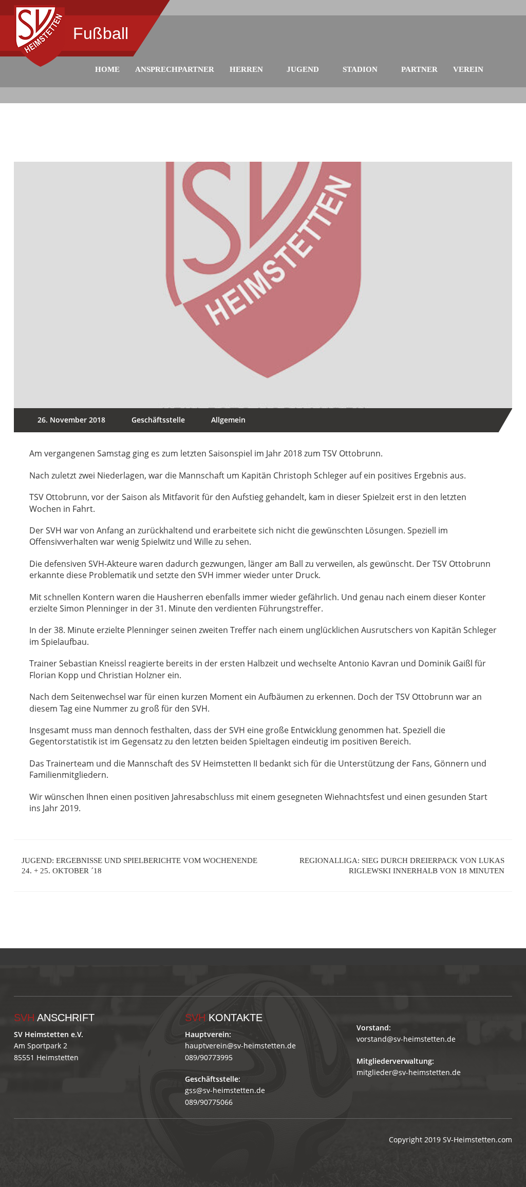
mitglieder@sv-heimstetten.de (408, 1072)
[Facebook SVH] (55, 956)
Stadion (360, 69)
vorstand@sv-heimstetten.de (406, 1039)
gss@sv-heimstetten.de (225, 1090)
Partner (419, 69)
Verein (468, 69)
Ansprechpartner (174, 69)
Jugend (303, 69)
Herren (246, 69)
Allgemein (228, 420)
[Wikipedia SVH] (121, 956)
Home (107, 69)
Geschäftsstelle (158, 420)
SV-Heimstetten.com (477, 1139)
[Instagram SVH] (77, 956)
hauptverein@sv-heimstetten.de (240, 1045)
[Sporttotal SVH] (99, 956)
